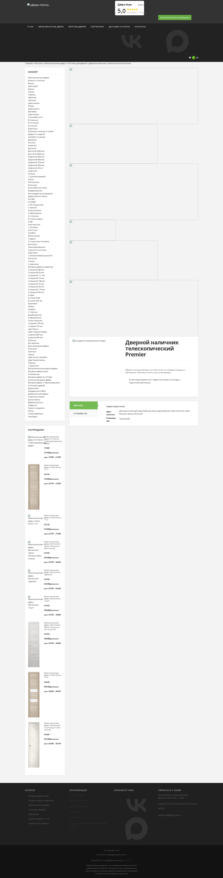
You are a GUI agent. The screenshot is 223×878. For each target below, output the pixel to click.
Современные (34, 213)
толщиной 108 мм (36, 281)
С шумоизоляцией (37, 176)
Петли (31, 410)
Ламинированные (36, 247)
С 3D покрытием (36, 204)
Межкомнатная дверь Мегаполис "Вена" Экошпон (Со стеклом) (52, 626)
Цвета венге (33, 108)
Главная (29, 63)
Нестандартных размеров (40, 193)
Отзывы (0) (80, 413)
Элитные (32, 340)
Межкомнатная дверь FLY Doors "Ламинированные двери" (53, 440)
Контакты (140, 26)
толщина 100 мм (36, 323)
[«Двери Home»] (38, 4)
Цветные (32, 97)
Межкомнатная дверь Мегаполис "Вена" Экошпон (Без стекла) (52, 545)
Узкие (31, 179)
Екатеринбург (85, 823)
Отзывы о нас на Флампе (81, 2)
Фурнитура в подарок (39, 823)
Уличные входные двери (39, 379)
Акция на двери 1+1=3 (39, 818)
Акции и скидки (76, 795)
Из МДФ (32, 201)
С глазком (32, 312)
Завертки (32, 405)
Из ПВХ (31, 199)
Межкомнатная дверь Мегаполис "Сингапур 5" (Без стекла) (52, 726)
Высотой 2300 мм (36, 151)
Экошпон (32, 258)
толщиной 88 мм (36, 269)
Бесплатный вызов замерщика (174, 17)
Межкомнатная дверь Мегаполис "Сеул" (52, 598)
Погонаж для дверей (77, 63)
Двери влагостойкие (37, 196)
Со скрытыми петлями (38, 241)
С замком (32, 207)
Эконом (31, 142)
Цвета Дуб (33, 86)
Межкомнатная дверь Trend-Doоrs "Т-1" (52, 467)
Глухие (31, 261)
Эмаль (31, 106)
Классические (34, 210)
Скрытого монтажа (37, 250)
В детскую (32, 128)
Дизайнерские (35, 315)
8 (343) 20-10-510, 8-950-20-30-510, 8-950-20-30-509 (177, 806)
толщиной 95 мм (36, 272)
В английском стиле (37, 187)
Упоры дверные (35, 413)
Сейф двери (74, 812)
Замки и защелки (36, 408)
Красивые (32, 303)
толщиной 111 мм (36, 275)
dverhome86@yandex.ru (169, 815)
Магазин (38, 63)
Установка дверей (36, 385)
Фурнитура (33, 388)
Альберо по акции (36, 137)
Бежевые (32, 111)
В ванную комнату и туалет (41, 131)
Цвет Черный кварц (37, 331)
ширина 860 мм (35, 334)
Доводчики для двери (38, 393)
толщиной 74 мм (36, 278)
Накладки (32, 416)
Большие (32, 185)
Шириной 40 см (35, 168)
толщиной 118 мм (36, 289)
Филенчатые (34, 235)
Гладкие (32, 238)
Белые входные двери (38, 346)
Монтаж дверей (77, 26)
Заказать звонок (166, 13)
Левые (31, 306)
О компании (75, 817)
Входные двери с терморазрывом (44, 382)
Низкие (31, 173)
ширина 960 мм (35, 337)
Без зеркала (33, 343)
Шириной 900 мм (36, 156)
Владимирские (35, 190)
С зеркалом (33, 264)
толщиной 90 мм (36, 292)
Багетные (32, 244)
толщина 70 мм (35, 326)
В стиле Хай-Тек (35, 300)
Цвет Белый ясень (36, 360)
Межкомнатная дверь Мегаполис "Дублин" (52, 572)
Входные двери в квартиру (40, 266)
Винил (31, 83)
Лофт (30, 221)
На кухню (32, 125)
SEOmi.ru (127, 860)
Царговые (33, 252)
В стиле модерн (35, 219)
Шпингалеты (34, 399)
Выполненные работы (80, 806)
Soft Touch (33, 230)
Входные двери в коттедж (40, 377)
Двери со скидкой (36, 134)
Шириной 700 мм (36, 162)
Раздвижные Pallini (37, 391)
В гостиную (33, 122)
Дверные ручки (35, 402)
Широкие (32, 170)
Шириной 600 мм (36, 165)
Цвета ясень (34, 103)
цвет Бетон (33, 329)
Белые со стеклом (36, 80)
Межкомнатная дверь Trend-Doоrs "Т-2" (52, 517)
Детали (78, 405)
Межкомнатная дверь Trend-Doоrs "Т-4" (52, 675)
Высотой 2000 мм (36, 154)
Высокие (32, 148)
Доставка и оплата (119, 26)
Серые (31, 91)
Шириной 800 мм (36, 159)
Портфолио (97, 26)
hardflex (32, 233)
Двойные (32, 139)
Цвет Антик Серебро (37, 357)
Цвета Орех (33, 114)
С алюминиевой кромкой (40, 255)
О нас (30, 26)
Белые (31, 89)
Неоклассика (34, 224)
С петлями (33, 227)
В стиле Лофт (34, 297)
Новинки (32, 145)
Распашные (33, 182)
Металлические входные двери (42, 368)
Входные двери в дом (38, 371)
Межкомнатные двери (51, 26)
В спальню (33, 120)
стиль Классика (35, 320)
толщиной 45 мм (36, 286)
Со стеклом (33, 216)
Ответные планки (36, 396)
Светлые (32, 100)
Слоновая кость (35, 117)
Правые (31, 309)
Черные (31, 94)
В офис (31, 295)
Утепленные (34, 374)
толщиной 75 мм (36, 283)
